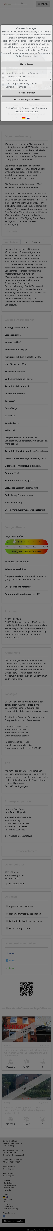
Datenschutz (28, 108)
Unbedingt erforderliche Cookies (22, 73)
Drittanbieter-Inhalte (16, 86)
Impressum (41, 108)
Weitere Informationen (26, 111)
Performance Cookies (16, 80)
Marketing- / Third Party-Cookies (21, 83)
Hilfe (34, 56)
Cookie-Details (13, 108)
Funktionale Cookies (15, 76)
